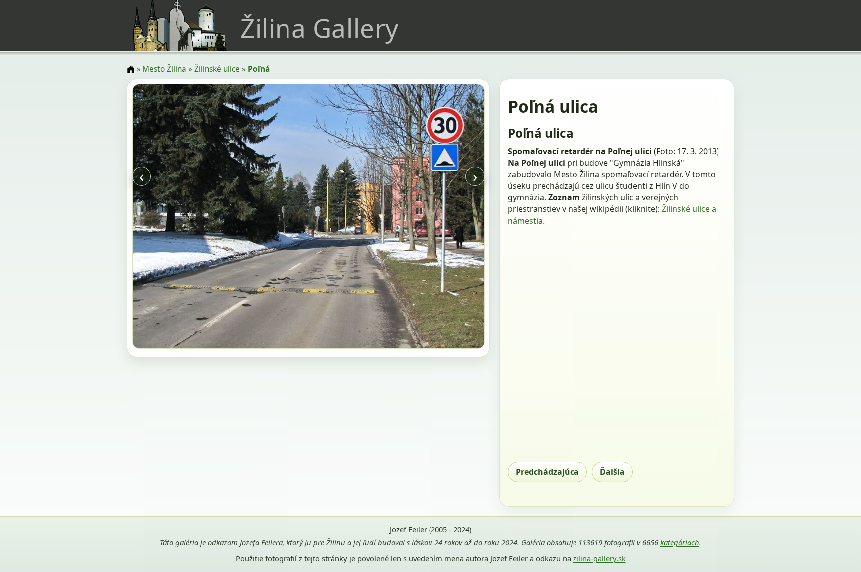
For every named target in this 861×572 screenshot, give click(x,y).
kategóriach (679, 542)
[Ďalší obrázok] (431, 218)
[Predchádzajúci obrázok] (185, 218)
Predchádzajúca (547, 471)
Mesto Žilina (164, 69)
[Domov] (131, 70)
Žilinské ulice (217, 69)
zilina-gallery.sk (599, 558)
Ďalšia (612, 471)
